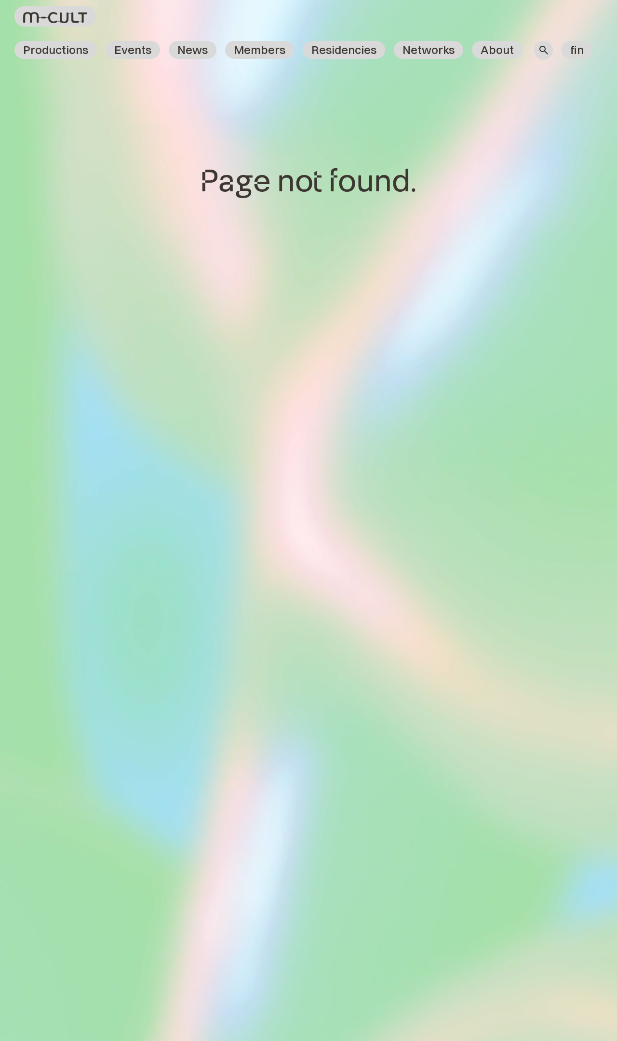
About (497, 49)
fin (577, 49)
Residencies (343, 49)
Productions (55, 49)
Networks (428, 49)
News (192, 49)
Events (132, 49)
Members (259, 49)
